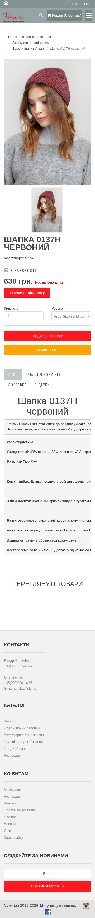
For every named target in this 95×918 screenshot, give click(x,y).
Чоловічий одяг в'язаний (23, 742)
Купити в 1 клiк (47, 349)
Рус (75, 4)
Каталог (45, 37)
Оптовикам (12, 790)
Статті (9, 831)
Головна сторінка (21, 37)
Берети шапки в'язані (28, 48)
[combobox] (71, 316)
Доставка (17, 384)
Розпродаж (12, 755)
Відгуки (42, 384)
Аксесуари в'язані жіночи (31, 43)
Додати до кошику (48, 335)
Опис (13, 374)
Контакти (11, 803)
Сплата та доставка (20, 810)
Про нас (10, 817)
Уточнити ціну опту (27, 292)
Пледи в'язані (15, 749)
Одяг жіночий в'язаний (22, 728)
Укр (87, 4)
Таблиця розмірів (43, 374)
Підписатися (45, 886)
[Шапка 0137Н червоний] (47, 122)
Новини (10, 824)
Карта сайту (13, 838)
